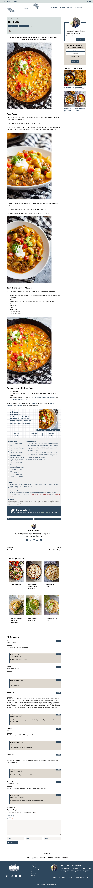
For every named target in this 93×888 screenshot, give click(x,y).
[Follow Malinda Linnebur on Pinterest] (40, 540)
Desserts (70, 7)
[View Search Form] (85, 7)
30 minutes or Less (36, 869)
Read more (79, 39)
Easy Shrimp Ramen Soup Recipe (69, 99)
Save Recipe (42, 430)
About (9, 1)
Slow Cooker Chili (69, 78)
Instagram (20, 405)
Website (46, 838)
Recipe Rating (10, 815)
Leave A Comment (24, 26)
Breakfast (62, 7)
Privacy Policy (80, 877)
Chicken (33, 875)
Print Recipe (54, 430)
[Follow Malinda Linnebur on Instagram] (33, 540)
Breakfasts (33, 873)
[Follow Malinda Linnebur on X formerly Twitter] (30, 540)
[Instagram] (84, 1)
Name (9, 838)
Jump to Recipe (13, 26)
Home (3, 1)
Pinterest (52, 403)
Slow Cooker (34, 864)
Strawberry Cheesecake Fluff (18, 399)
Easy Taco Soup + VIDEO (80, 99)
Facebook (10, 405)
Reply (58, 641)
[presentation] (16, 571)
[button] (11, 412)
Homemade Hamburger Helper (80, 78)
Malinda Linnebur (15, 31)
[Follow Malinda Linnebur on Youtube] (37, 540)
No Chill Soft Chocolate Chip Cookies (43, 397)
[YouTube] (90, 1)
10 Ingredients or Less (36, 866)
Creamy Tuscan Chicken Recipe (53, 548)
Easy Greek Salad (16, 584)
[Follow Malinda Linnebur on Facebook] (27, 540)
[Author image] (9, 31)
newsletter (34, 403)
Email (27, 838)
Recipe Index (62, 877)
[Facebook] (81, 1)
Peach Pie (10, 548)
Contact (15, 1)
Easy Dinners (78, 7)
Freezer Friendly (35, 868)
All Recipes (54, 7)
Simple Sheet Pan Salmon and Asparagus (16, 620)
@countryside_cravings (44, 512)
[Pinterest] (87, 1)
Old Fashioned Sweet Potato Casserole (32, 586)
